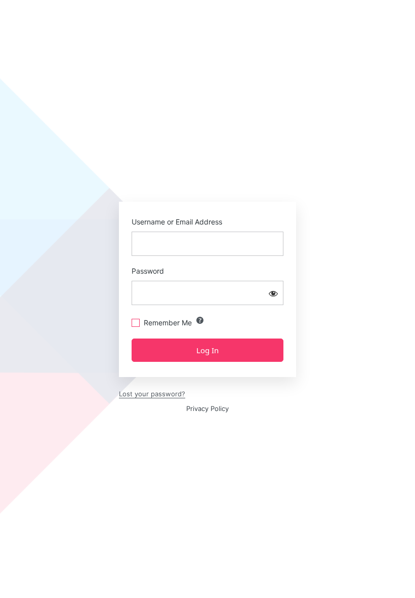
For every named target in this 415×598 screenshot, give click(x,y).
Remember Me (168, 322)
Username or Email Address (177, 221)
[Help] (200, 320)
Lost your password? (152, 394)
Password (148, 271)
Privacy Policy (207, 408)
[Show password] (273, 293)
